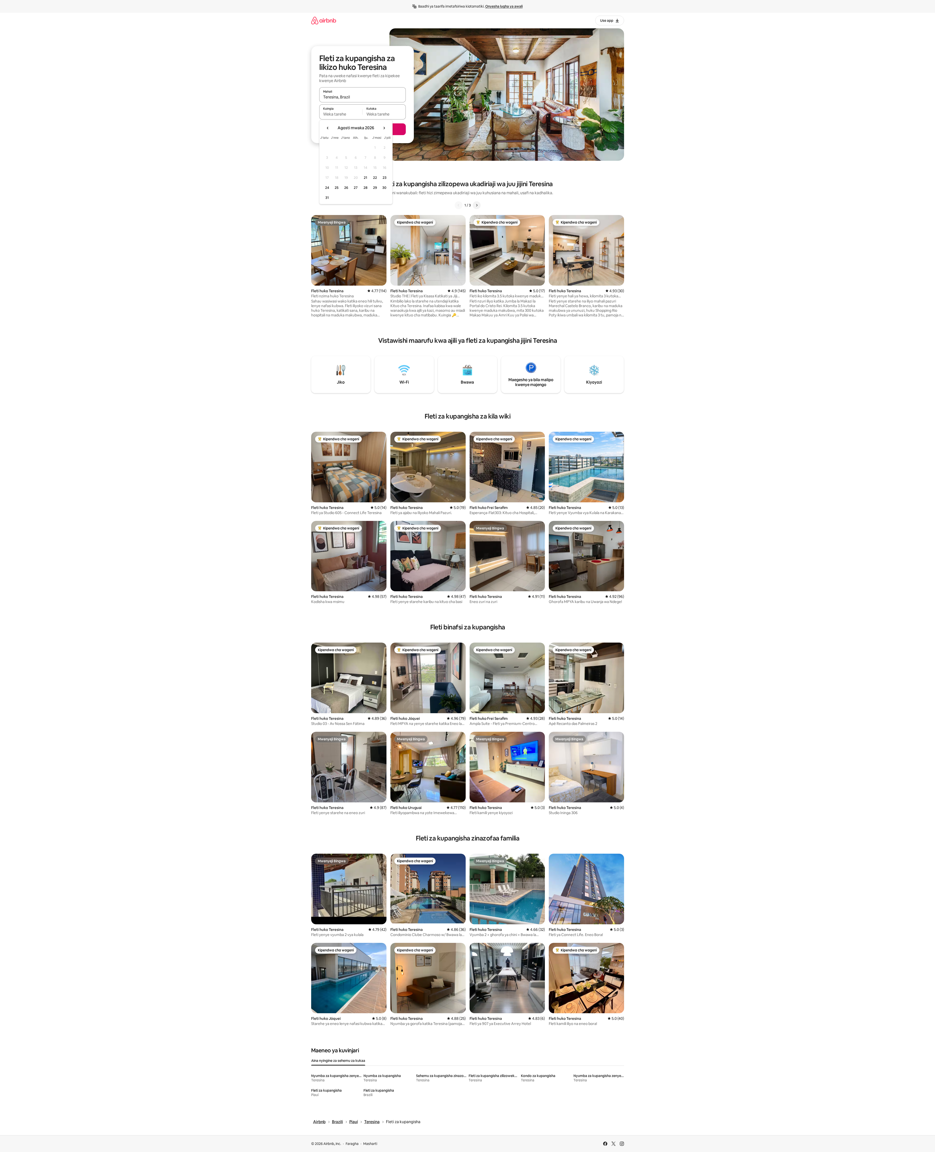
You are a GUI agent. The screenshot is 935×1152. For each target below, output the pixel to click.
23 (384, 177)
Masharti (370, 1143)
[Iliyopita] (458, 205)
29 (375, 187)
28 (365, 187)
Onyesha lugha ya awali (504, 6)
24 (327, 187)
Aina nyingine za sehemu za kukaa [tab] (338, 1060)
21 (365, 177)
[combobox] (362, 97)
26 (346, 187)
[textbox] (341, 114)
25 (337, 187)
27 (356, 187)
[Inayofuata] (477, 205)
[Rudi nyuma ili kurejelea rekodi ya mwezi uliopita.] (327, 128)
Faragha (352, 1143)
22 (375, 177)
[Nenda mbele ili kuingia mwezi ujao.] (384, 128)
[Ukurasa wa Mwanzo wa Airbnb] (323, 20)
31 (327, 197)
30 (384, 187)
